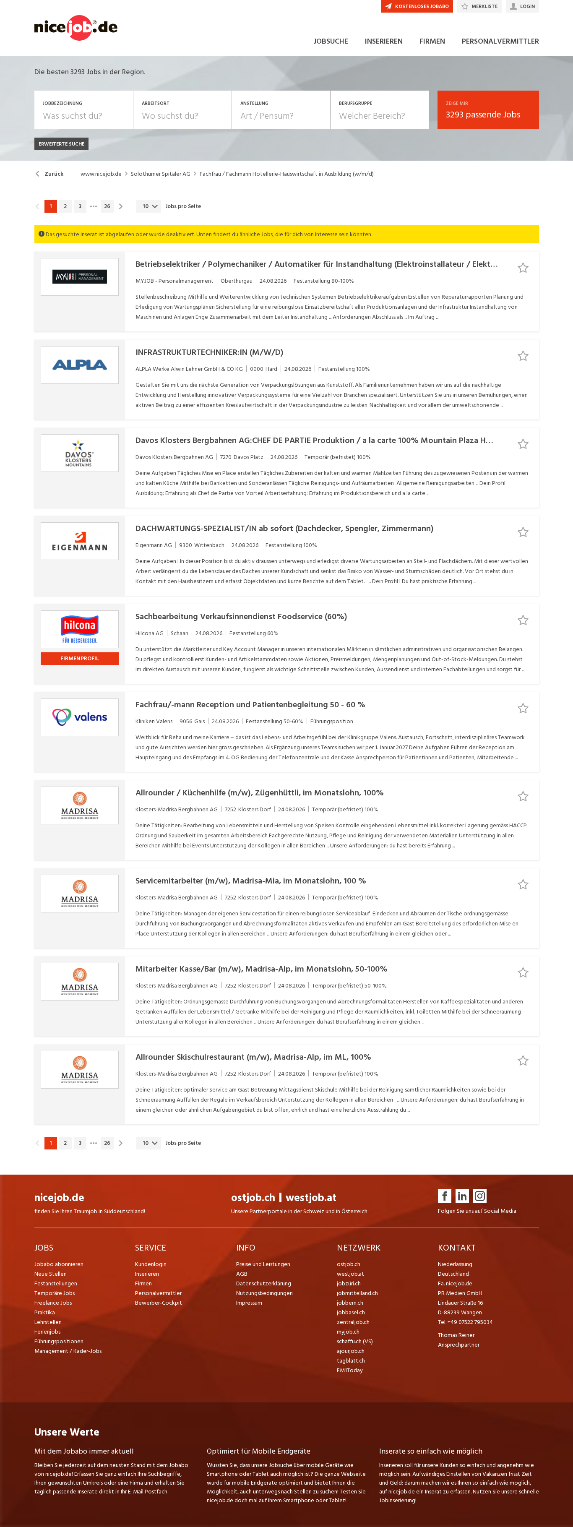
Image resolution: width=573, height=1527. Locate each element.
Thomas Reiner (456, 1335)
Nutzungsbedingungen (264, 1293)
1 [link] (50, 206)
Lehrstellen (48, 1322)
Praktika (44, 1312)
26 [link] (107, 206)
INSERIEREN (384, 41)
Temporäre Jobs (54, 1293)
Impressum (249, 1303)
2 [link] (65, 206)
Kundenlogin (151, 1264)
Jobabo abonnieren (58, 1264)
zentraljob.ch (353, 1322)
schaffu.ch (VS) (355, 1341)
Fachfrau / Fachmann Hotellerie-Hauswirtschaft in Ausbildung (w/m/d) (287, 174)
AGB (241, 1274)
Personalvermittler (158, 1293)
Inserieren (147, 1274)
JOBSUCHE (330, 41)
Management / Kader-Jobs (68, 1351)
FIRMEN (432, 41)
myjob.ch (348, 1332)
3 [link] (80, 206)
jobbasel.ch (351, 1312)
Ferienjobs (47, 1332)
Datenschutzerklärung (263, 1283)
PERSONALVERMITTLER (500, 41)
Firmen (143, 1283)
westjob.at (311, 1197)
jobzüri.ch (349, 1283)
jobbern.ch (350, 1303)
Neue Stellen (50, 1274)
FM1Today (350, 1370)
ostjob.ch (253, 1197)
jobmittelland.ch (357, 1293)
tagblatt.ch (351, 1360)
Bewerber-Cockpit (158, 1303)
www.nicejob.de (101, 174)
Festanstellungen (55, 1283)
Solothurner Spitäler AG (160, 174)
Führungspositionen (58, 1341)
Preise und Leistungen (263, 1264)
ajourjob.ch (351, 1351)
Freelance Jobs (53, 1303)
